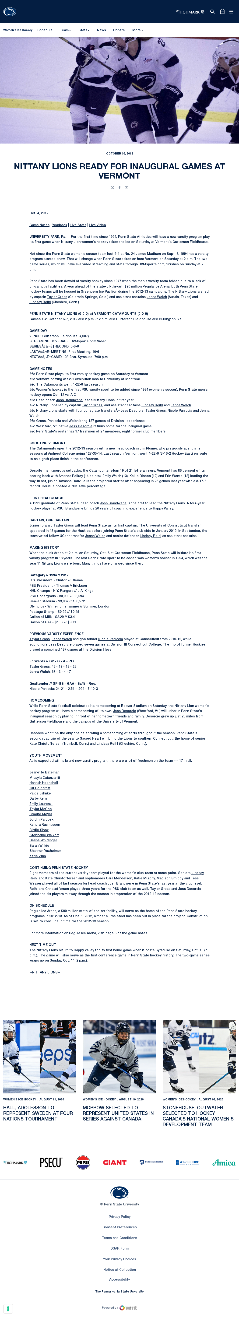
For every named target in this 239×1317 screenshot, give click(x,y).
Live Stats (78, 225)
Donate (119, 31)
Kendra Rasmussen (44, 824)
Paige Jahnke (40, 793)
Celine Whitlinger (43, 840)
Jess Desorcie (132, 410)
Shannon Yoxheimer (45, 851)
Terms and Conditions (119, 1238)
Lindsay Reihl (40, 302)
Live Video (97, 225)
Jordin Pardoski (41, 819)
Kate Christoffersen (45, 743)
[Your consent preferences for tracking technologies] (8, 1308)
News (101, 30)
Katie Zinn (37, 856)
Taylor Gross (57, 297)
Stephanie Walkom (44, 835)
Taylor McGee (40, 809)
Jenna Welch (157, 297)
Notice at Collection (119, 1269)
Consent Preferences (119, 1227)
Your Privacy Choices (119, 1259)
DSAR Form (119, 1248)
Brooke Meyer (40, 814)
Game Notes (39, 225)
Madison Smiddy (170, 878)
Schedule (45, 30)
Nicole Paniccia (180, 410)
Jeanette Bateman (44, 772)
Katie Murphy (144, 878)
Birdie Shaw (39, 830)
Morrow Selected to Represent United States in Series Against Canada (118, 1113)
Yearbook (59, 225)
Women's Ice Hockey (19, 1099)
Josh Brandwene (69, 400)
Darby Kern (38, 798)
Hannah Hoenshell (43, 783)
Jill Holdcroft (39, 788)
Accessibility (119, 1279)
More (136, 30)
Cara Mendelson (119, 878)
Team (64, 30)
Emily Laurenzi (41, 804)
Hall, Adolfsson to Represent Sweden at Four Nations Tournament (38, 1113)
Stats (82, 30)
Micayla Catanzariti (44, 778)
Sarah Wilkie (39, 845)
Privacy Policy (119, 1217)
